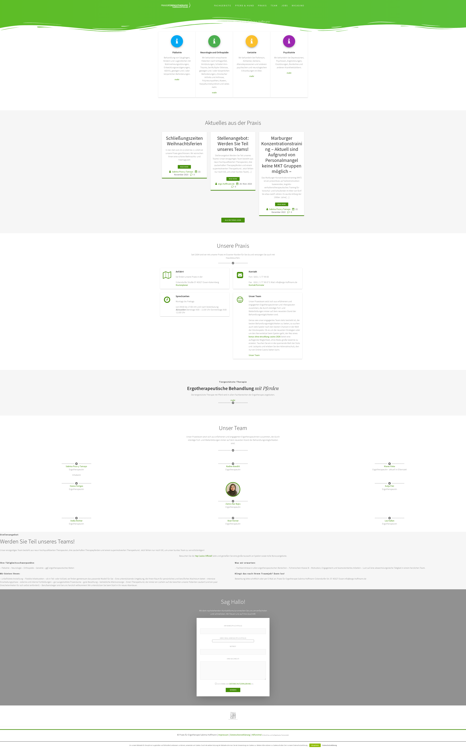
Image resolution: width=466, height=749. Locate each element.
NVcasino (298, 5)
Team (274, 5)
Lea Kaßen (389, 520)
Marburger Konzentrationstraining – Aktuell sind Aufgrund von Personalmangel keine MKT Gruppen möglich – (281, 154)
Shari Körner (233, 520)
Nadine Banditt (233, 466)
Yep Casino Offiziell (203, 555)
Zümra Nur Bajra (232, 503)
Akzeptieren (315, 745)
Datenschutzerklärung (240, 684)
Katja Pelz (389, 486)
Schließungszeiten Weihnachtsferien (184, 141)
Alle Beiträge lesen (233, 220)
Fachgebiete (222, 5)
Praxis (262, 5)
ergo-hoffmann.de (226, 183)
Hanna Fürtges (76, 486)
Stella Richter (76, 520)
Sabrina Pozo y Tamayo (182, 171)
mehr (177, 79)
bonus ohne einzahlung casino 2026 (264, 336)
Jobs (284, 5)
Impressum (223, 734)
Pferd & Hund (244, 5)
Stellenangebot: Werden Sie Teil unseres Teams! (233, 143)
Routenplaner (182, 285)
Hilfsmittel (257, 734)
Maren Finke (389, 466)
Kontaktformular (256, 285)
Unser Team (254, 355)
